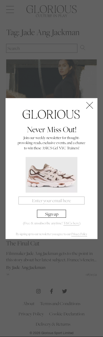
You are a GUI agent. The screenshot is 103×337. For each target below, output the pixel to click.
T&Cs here (71, 223)
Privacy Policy (79, 234)
